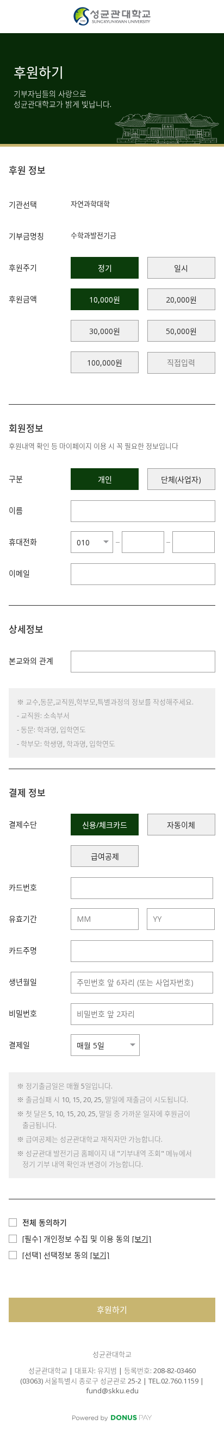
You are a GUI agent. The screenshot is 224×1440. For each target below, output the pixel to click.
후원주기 (23, 267)
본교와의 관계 (31, 661)
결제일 (19, 1045)
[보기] (141, 1239)
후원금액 (23, 299)
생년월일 (23, 982)
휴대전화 (23, 542)
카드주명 (23, 950)
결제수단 (23, 824)
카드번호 (23, 887)
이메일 (19, 573)
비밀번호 (23, 1013)
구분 (16, 479)
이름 (16, 510)
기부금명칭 (26, 236)
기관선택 (23, 204)
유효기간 (23, 919)
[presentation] (181, 363)
